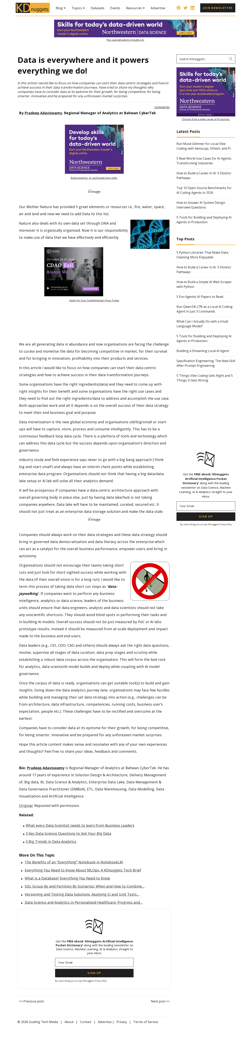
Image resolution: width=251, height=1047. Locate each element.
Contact (85, 1022)
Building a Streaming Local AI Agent (202, 351)
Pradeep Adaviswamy (43, 113)
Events (115, 8)
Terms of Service (145, 1022)
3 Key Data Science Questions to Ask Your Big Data (68, 833)
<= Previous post (31, 1001)
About (69, 1022)
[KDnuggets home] (33, 8)
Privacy (121, 1022)
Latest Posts (188, 131)
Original (26, 805)
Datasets (97, 8)
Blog (59, 8)
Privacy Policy (101, 980)
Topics (77, 8)
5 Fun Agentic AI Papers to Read (199, 296)
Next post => (160, 1001)
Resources (134, 8)
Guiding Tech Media (43, 1022)
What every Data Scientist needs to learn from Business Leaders (80, 825)
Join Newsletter (218, 8)
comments (162, 107)
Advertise (158, 8)
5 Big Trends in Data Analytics (51, 841)
